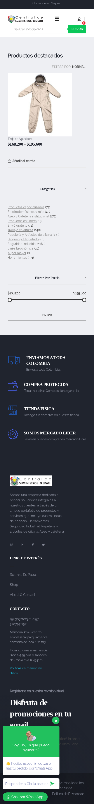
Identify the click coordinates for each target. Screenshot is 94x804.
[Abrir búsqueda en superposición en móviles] (48, 29)
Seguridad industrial (22, 244)
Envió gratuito (17, 225)
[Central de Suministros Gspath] (25, 19)
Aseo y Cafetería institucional (28, 216)
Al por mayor (17, 253)
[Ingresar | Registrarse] (79, 20)
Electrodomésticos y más (26, 211)
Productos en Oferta (22, 221)
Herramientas (17, 257)
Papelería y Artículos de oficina (30, 234)
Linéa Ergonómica (20, 248)
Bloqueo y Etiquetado (23, 239)
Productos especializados (26, 207)
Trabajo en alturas (20, 230)
